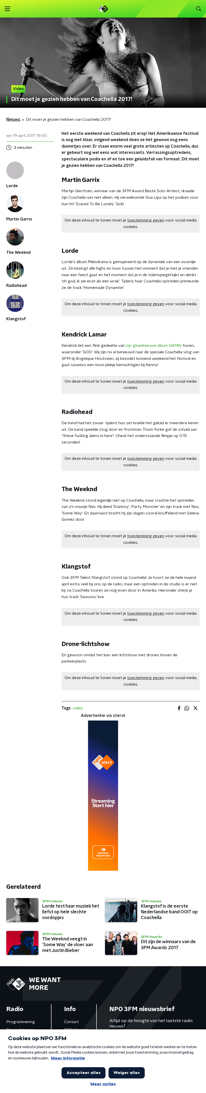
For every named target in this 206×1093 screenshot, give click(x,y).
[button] (7, 9)
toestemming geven (145, 220)
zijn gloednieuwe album (154, 346)
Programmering (20, 1022)
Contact (71, 1022)
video (78, 708)
